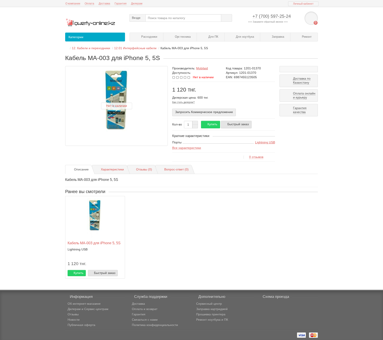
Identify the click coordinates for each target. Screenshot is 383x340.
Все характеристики (186, 148)
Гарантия (121, 3)
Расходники (148, 36)
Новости (74, 319)
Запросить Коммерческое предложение (204, 112)
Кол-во (177, 124)
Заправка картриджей (212, 309)
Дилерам (136, 3)
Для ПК (212, 36)
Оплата (89, 3)
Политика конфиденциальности (155, 325)
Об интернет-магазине (84, 303)
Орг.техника (182, 36)
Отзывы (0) (144, 169)
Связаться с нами (145, 319)
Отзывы (73, 314)
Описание (81, 169)
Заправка (277, 36)
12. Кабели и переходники (91, 48)
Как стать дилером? (183, 102)
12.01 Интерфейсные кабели (135, 48)
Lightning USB (265, 142)
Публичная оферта (81, 325)
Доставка (104, 3)
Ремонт (306, 36)
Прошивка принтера (210, 314)
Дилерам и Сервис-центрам (88, 309)
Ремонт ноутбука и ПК (212, 319)
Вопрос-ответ (176, 169)
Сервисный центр (209, 303)
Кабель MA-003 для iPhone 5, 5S (94, 243)
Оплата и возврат (144, 309)
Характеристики (112, 169)
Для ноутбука (244, 36)
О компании (72, 3)
